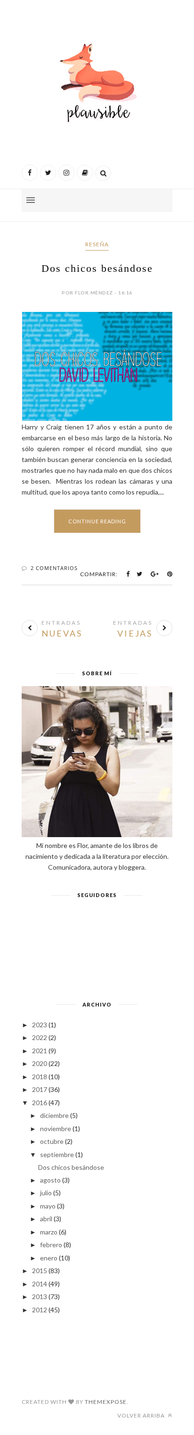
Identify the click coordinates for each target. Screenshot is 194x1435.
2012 (39, 1310)
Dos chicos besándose (97, 268)
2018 (39, 1077)
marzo (48, 1232)
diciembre (54, 1115)
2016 (39, 1103)
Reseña (97, 244)
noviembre (55, 1129)
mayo (48, 1206)
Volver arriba (141, 1415)
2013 (39, 1296)
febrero (51, 1245)
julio (46, 1193)
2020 (39, 1063)
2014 (39, 1284)
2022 (39, 1037)
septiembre (57, 1154)
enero (48, 1258)
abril (46, 1219)
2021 (39, 1051)
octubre (52, 1141)
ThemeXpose (106, 1401)
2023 (39, 1025)
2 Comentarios (54, 567)
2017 (39, 1089)
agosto (50, 1180)
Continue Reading (97, 521)
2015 (39, 1271)
